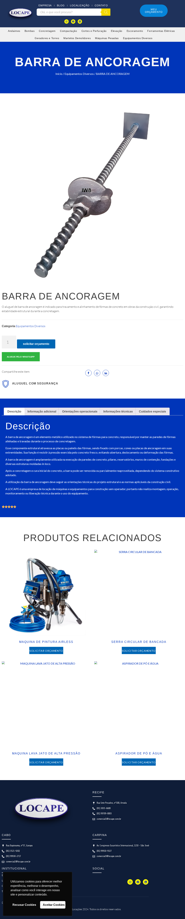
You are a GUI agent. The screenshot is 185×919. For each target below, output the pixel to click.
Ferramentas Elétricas (161, 30)
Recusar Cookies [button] (24, 904)
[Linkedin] (80, 21)
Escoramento (135, 30)
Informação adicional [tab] (41, 411)
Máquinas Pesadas (107, 38)
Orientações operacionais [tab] (79, 411)
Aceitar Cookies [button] (54, 904)
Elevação (116, 30)
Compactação (68, 30)
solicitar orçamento (36, 343)
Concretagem (47, 30)
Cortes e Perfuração (94, 30)
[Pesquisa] (105, 12)
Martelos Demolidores (77, 38)
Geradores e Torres (47, 38)
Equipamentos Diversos (137, 38)
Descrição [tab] (14, 411)
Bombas (30, 30)
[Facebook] (73, 21)
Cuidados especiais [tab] (152, 411)
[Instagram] (66, 21)
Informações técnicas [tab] (118, 411)
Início (58, 73)
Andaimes (14, 30)
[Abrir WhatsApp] (176, 909)
